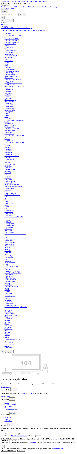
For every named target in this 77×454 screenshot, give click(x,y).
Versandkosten (33, 442)
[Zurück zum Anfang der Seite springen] (3, 446)
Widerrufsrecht (32, 7)
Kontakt (3, 7)
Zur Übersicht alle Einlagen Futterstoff (16, 307)
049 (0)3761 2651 (27, 393)
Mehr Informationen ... (59, 448)
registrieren (7, 26)
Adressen (21, 28)
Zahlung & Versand (22, 7)
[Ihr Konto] (3, 17)
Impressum (9, 7)
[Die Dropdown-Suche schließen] (24, 14)
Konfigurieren (21, 450)
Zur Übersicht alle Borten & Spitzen (15, 234)
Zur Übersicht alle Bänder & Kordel (15, 142)
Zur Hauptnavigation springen (38, 1)
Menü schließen (8, 21)
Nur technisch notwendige (8, 450)
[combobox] (9, 15)
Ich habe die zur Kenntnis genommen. (22, 436)
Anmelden (4, 24)
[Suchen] (20, 14)
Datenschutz (41, 7)
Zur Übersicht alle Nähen (12, 266)
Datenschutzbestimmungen (19, 436)
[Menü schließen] (5, 37)
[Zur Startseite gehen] (7, 8)
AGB (14, 7)
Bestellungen (28, 28)
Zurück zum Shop (6, 387)
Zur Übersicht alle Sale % (12, 339)
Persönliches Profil (12, 28)
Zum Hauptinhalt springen (9, 1)
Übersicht (4, 28)
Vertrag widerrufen (6, 396)
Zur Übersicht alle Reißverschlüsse (15, 135)
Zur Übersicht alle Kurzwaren (13, 35)
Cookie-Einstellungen (51, 7)
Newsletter (8, 408)
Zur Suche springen (23, 1)
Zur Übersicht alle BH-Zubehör (14, 217)
